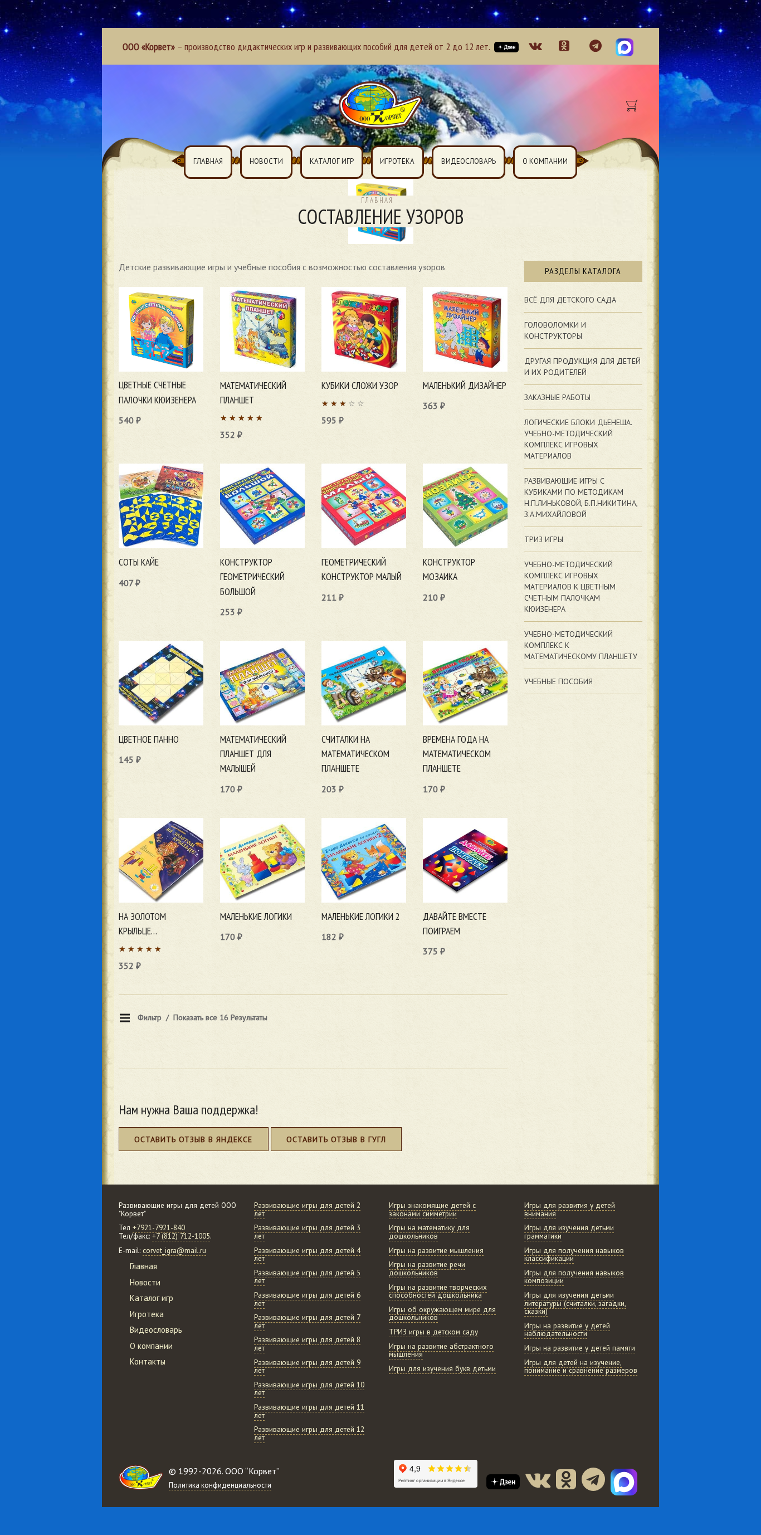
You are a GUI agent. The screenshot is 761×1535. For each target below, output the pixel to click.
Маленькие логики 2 (360, 916)
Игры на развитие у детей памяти (579, 1348)
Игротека (397, 161)
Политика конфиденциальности (220, 1485)
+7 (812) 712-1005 (181, 1236)
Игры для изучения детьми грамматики (569, 1232)
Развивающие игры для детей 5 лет (307, 1277)
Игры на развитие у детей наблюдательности (567, 1330)
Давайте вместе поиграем (454, 923)
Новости (266, 161)
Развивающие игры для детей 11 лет (309, 1411)
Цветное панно (149, 739)
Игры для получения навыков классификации (574, 1255)
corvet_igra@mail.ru (174, 1250)
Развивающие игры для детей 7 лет (307, 1322)
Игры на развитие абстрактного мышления (441, 1350)
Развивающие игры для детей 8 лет (307, 1344)
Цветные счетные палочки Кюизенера (157, 392)
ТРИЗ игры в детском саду (433, 1332)
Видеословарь (468, 161)
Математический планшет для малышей (253, 754)
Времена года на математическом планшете (457, 754)
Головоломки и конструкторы (555, 330)
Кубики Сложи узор (359, 385)
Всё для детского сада (570, 300)
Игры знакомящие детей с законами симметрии (432, 1210)
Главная (208, 161)
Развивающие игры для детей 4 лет (307, 1255)
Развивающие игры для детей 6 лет (307, 1299)
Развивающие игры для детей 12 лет (309, 1434)
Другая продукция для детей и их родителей (582, 366)
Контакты (147, 1361)
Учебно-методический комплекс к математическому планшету (580, 645)
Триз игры (543, 539)
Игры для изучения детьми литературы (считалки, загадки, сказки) (575, 1303)
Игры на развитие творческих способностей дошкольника (438, 1291)
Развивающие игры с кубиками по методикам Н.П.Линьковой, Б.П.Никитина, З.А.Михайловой (581, 497)
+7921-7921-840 (159, 1227)
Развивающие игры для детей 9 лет (307, 1367)
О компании (545, 161)
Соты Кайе (139, 561)
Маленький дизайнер (464, 385)
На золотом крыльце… (142, 923)
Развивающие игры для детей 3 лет (307, 1232)
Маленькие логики (256, 916)
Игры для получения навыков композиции (574, 1277)
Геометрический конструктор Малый (361, 569)
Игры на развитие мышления (436, 1250)
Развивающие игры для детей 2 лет (307, 1210)
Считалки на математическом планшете (355, 754)
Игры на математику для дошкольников (429, 1232)
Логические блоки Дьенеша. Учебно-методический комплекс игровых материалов (578, 439)
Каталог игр (332, 161)
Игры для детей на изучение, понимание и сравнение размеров (580, 1367)
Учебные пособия (558, 681)
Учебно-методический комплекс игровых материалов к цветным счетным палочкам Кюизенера (570, 586)
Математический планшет (253, 392)
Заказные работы (557, 397)
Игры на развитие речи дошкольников (427, 1269)
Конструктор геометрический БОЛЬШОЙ (252, 576)
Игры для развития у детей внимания (569, 1210)
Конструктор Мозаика (449, 569)
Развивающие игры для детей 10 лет (309, 1389)
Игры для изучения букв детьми (442, 1368)
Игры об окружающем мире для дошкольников (442, 1314)
